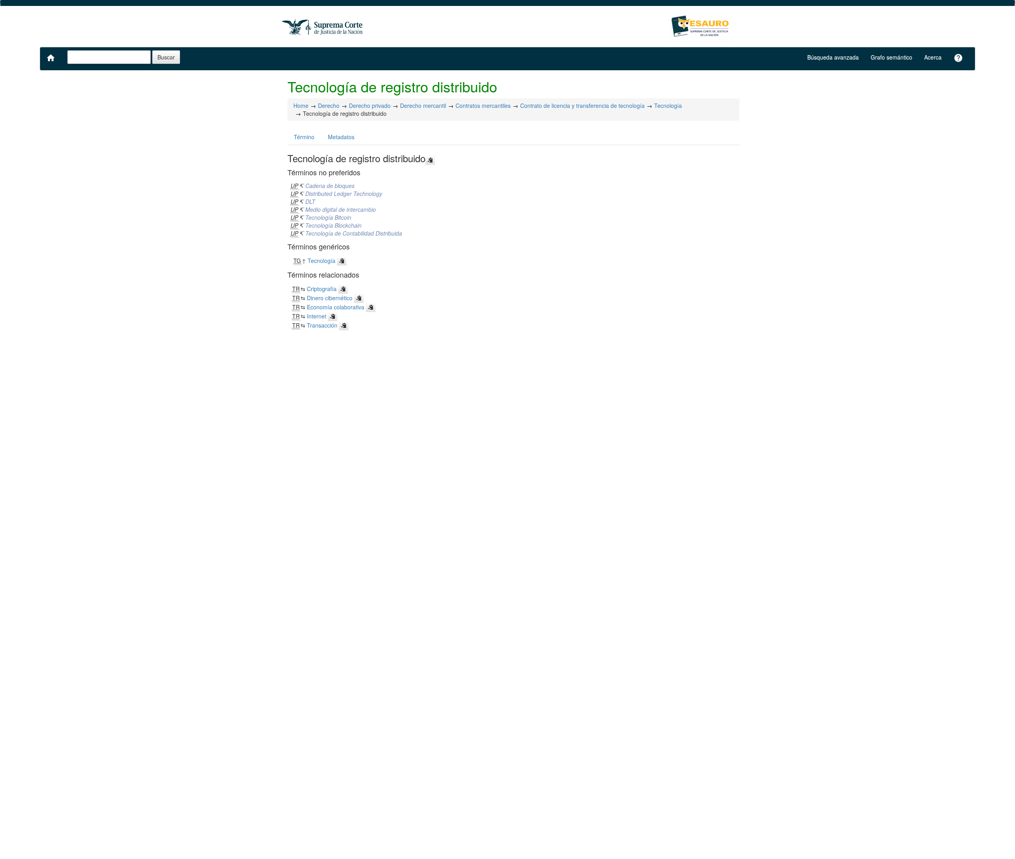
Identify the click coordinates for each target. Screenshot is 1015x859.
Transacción (322, 325)
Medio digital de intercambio (340, 209)
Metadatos (341, 137)
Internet (316, 316)
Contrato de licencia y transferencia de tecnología (582, 105)
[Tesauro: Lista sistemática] (700, 27)
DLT (310, 201)
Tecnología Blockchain (333, 225)
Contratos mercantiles (483, 105)
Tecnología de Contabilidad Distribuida (353, 233)
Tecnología (668, 105)
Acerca (933, 57)
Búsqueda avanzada (833, 57)
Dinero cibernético (329, 298)
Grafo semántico (891, 57)
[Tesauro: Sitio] (323, 26)
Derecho (328, 105)
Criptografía (322, 289)
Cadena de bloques (329, 186)
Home (300, 105)
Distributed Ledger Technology (343, 193)
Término (304, 137)
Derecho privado (370, 105)
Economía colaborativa (335, 307)
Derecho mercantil (423, 105)
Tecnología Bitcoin (328, 217)
